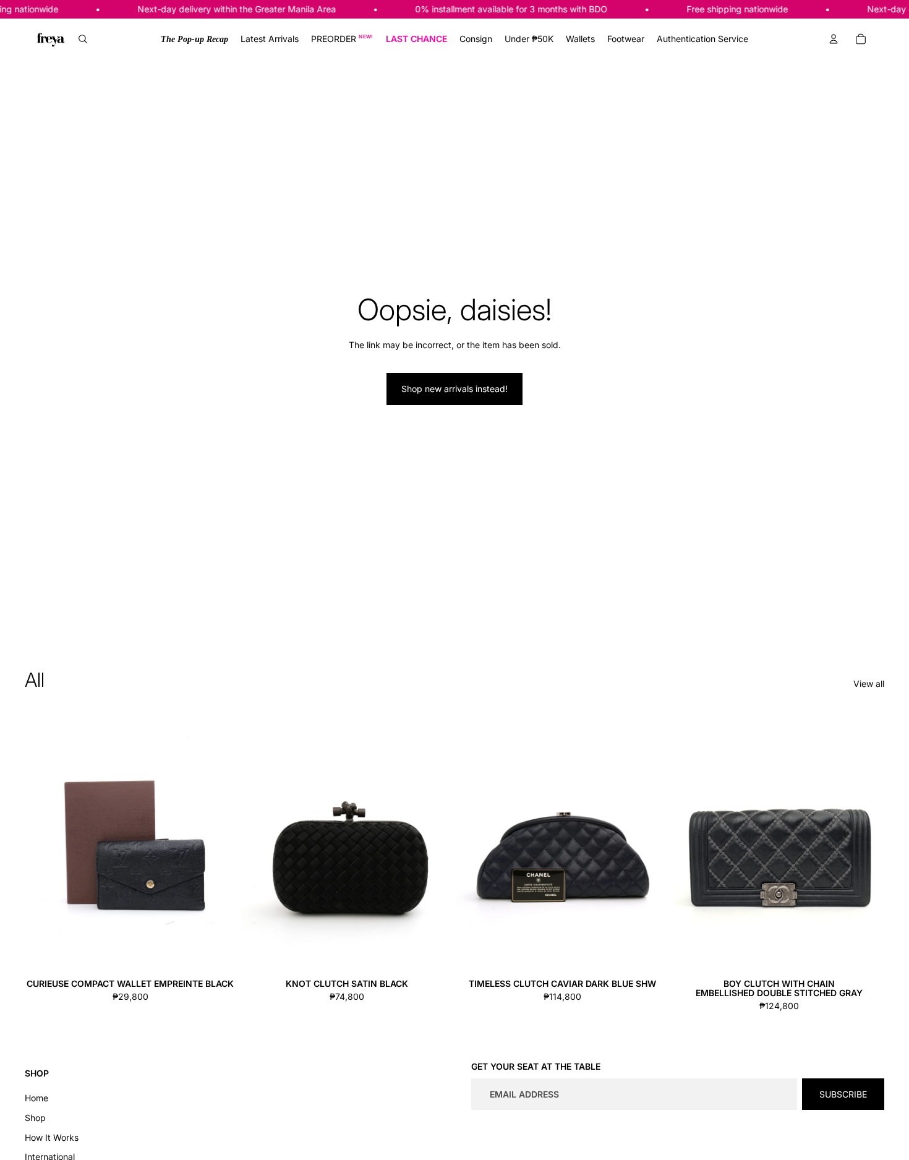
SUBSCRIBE (843, 1094)
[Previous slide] (43, 841)
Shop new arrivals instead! (454, 388)
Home (36, 1098)
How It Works (52, 1137)
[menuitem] (194, 39)
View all (868, 683)
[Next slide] (217, 841)
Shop (35, 1117)
